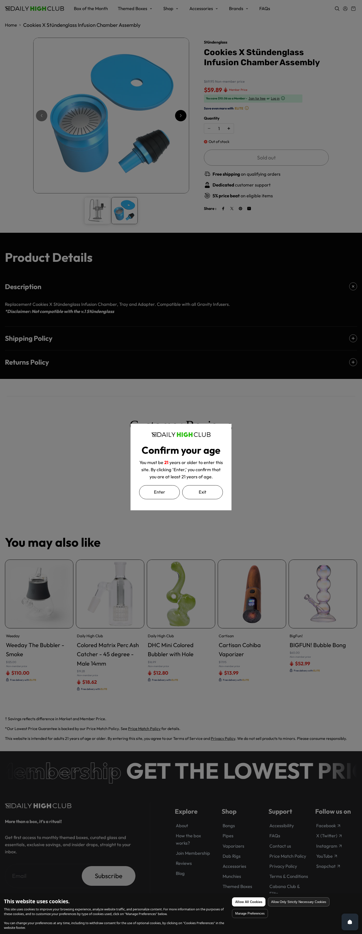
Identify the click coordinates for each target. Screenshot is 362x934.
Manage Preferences (250, 913)
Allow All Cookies (248, 902)
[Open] (350, 922)
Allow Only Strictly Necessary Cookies (298, 902)
